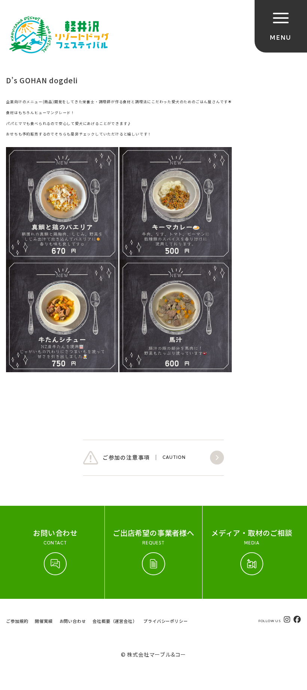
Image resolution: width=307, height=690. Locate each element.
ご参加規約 (17, 621)
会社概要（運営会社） (114, 621)
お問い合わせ (73, 621)
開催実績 (43, 621)
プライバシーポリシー (165, 621)
